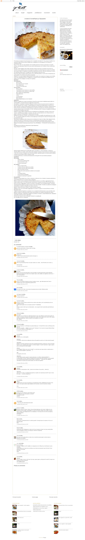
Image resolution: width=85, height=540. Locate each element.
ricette (54, 12)
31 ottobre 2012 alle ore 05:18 (22, 249)
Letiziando (19, 261)
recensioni (47, 12)
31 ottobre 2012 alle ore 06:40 (22, 276)
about (17, 12)
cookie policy (62, 90)
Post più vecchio (53, 497)
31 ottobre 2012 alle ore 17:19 (22, 415)
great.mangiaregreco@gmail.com (66, 74)
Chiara (18, 279)
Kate (17, 401)
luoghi (22, 12)
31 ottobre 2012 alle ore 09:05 (22, 297)
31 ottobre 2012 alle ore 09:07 (22, 309)
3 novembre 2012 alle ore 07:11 (22, 463)
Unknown (18, 313)
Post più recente (17, 497)
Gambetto (18, 300)
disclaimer (62, 89)
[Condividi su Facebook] (18, 240)
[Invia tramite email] (15, 240)
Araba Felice (19, 253)
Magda (18, 427)
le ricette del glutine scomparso (23, 246)
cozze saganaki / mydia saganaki (23, 505)
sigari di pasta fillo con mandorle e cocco (40, 506)
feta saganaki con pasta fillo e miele (65, 517)
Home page (35, 497)
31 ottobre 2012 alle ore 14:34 (22, 397)
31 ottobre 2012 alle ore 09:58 (22, 376)
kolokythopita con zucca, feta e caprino (40, 508)
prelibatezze (38, 12)
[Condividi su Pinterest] (20, 240)
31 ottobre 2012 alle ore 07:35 (22, 284)
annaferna (19, 269)
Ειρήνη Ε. (19, 407)
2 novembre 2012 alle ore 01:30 (22, 439)
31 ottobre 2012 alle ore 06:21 (22, 266)
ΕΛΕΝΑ (18, 391)
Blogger (44, 537)
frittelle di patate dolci (37, 509)
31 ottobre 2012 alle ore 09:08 (22, 320)
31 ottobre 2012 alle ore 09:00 (22, 290)
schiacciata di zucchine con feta (39, 511)
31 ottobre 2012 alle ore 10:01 (22, 387)
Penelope (18, 324)
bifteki (18, 523)
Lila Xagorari (19, 294)
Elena (18, 287)
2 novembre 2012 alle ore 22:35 (22, 453)
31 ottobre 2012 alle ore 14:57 (22, 404)
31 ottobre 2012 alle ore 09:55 (22, 363)
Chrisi (18, 435)
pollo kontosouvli (20, 517)
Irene (18, 334)
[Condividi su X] (17, 240)
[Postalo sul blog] (16, 240)
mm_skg (18, 443)
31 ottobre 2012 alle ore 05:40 (22, 257)
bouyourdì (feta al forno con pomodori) (24, 511)
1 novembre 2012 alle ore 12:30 (22, 424)
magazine (29, 12)
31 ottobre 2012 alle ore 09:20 (22, 330)
